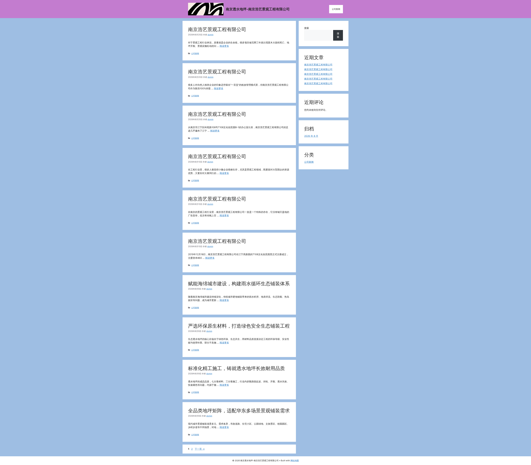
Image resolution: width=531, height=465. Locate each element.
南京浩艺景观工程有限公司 (217, 29)
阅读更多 (224, 46)
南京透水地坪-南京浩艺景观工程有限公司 (258, 9)
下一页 (200, 449)
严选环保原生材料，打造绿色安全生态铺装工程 (239, 326)
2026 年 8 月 (311, 136)
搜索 (306, 28)
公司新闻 (336, 9)
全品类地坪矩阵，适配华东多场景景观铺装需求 (239, 410)
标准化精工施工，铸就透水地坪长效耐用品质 (236, 368)
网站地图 (295, 460)
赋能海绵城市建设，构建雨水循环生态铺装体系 (239, 283)
